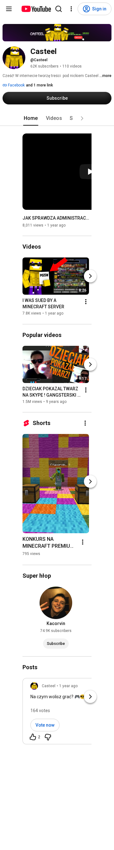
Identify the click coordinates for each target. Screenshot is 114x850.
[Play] (90, 171)
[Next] (90, 276)
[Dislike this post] (48, 737)
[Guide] (9, 9)
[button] (82, 118)
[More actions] (85, 302)
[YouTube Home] (35, 9)
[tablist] (57, 118)
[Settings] (71, 9)
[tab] (30, 118)
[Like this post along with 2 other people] (33, 737)
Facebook (16, 85)
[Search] (58, 9)
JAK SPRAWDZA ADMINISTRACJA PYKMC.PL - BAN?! (57, 218)
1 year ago (68, 686)
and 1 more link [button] (39, 85)
